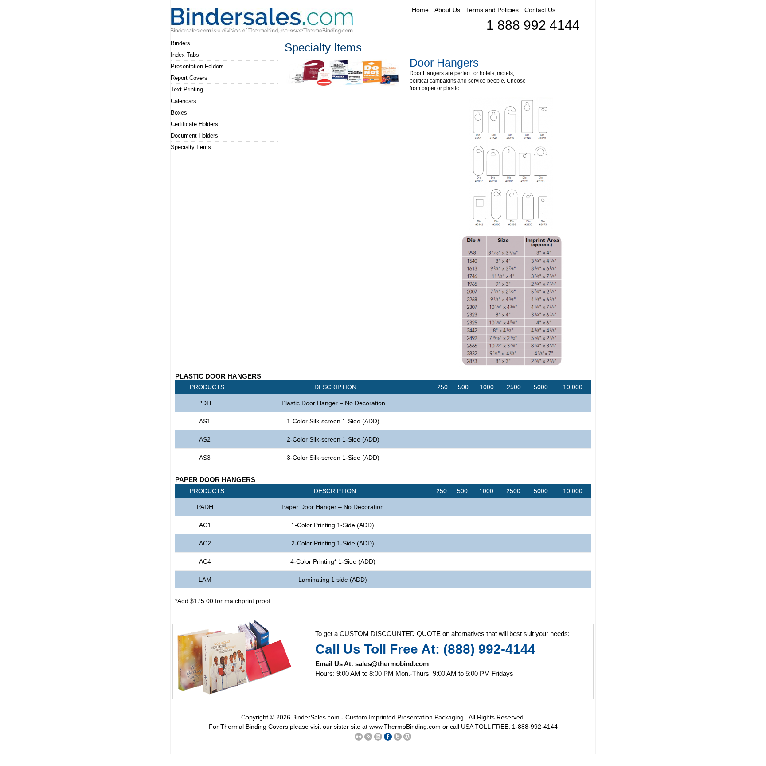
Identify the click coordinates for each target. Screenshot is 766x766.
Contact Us (539, 10)
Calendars (183, 101)
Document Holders (194, 135)
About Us (447, 10)
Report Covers (189, 78)
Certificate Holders (194, 124)
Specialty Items (191, 147)
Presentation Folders (197, 66)
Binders (180, 43)
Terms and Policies (492, 10)
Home (420, 10)
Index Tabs (185, 54)
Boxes (179, 112)
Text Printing (187, 89)
